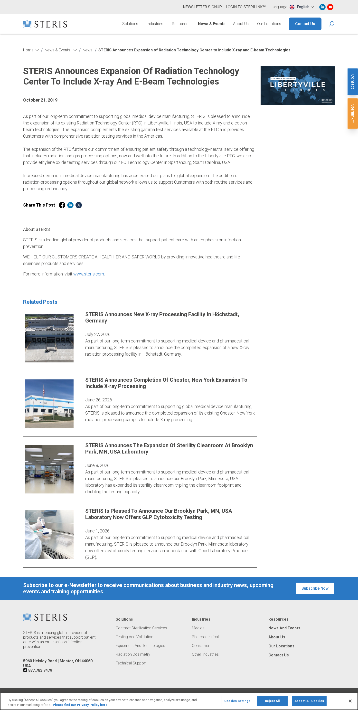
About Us (241, 23)
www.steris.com (88, 273)
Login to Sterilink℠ (246, 7)
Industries (155, 23)
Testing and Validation (134, 637)
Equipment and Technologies (140, 646)
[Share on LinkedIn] (70, 205)
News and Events (284, 628)
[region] (179, 701)
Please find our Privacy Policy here (80, 705)
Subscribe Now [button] (315, 588)
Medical (198, 628)
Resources (181, 23)
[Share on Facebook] (62, 205)
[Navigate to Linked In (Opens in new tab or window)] (322, 7)
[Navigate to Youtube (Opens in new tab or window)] (330, 7)
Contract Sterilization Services (141, 628)
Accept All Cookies (309, 701)
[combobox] (302, 7)
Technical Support (131, 663)
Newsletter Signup (202, 7)
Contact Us (305, 23)
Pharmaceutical (205, 637)
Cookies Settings (237, 701)
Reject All (272, 701)
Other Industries (205, 654)
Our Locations (269, 23)
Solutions (130, 23)
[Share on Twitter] (78, 205)
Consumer (200, 646)
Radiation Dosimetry (133, 654)
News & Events (212, 23)
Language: (279, 7)
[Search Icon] (332, 24)
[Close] (350, 701)
